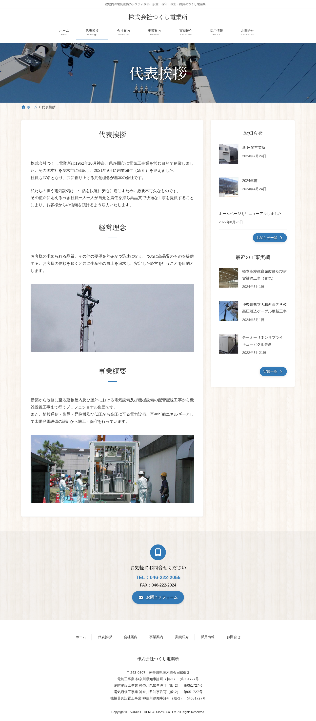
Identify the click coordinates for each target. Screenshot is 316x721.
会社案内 (131, 637)
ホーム (81, 637)
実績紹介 (182, 637)
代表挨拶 (105, 637)
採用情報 (208, 637)
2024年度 (249, 180)
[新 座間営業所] (228, 155)
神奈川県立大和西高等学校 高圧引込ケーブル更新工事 (264, 307)
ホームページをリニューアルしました (250, 213)
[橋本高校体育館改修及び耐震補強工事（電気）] (228, 279)
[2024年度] (228, 188)
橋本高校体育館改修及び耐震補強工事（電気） (264, 274)
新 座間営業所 (253, 147)
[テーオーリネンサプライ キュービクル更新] (228, 345)
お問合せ (233, 637)
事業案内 (156, 637)
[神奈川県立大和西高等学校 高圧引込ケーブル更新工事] (228, 312)
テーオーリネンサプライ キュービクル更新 (262, 340)
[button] (270, 237)
